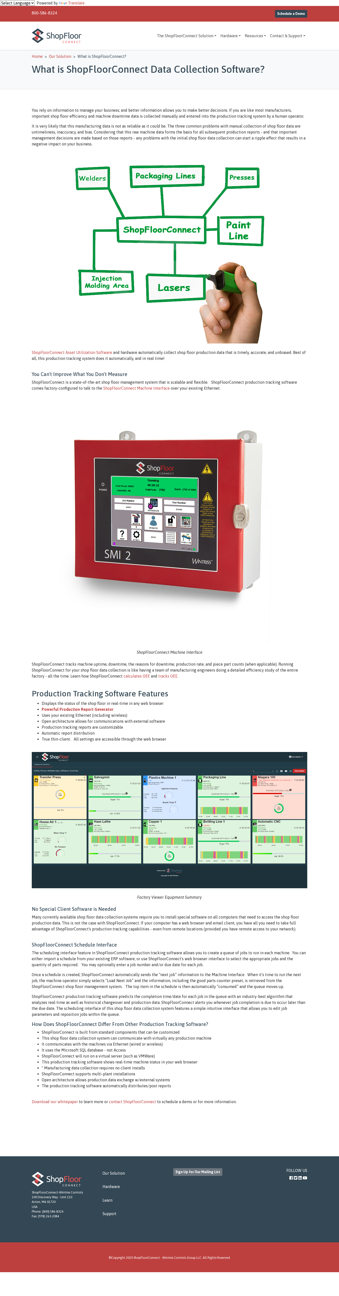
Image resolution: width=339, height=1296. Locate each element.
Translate (76, 3)
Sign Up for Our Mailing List (197, 1172)
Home (37, 56)
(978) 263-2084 (48, 1216)
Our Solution (113, 1173)
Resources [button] (254, 36)
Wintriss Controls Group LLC (181, 1258)
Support (109, 1213)
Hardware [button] (229, 36)
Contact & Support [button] (286, 36)
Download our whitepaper (55, 1101)
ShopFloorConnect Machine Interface (136, 388)
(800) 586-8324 (52, 1211)
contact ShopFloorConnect (132, 1101)
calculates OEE (137, 676)
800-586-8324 (44, 13)
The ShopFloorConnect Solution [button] (185, 36)
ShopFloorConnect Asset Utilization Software (72, 352)
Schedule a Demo (291, 14)
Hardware (111, 1186)
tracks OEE (167, 676)
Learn (107, 1200)
